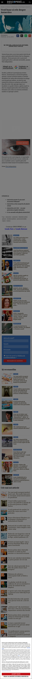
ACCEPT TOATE (16, 674)
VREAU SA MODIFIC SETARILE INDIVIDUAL (16, 676)
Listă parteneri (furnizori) (6, 670)
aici (18, 655)
